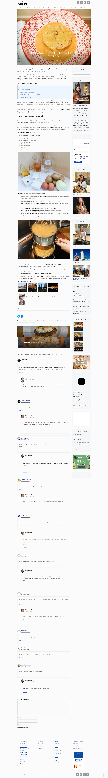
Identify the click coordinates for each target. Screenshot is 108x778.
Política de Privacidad (84, 158)
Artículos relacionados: (25, 97)
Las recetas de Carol (26, 479)
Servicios (57, 762)
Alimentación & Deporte (78, 741)
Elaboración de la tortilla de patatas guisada (30, 94)
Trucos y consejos (26, 96)
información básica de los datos (80, 159)
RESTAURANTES (45, 7)
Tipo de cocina (40, 743)
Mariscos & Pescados (24, 759)
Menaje (56, 757)
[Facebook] (22, 316)
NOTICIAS (73, 7)
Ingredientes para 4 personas (27, 92)
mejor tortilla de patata (40, 71)
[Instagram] (19, 309)
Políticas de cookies (35, 774)
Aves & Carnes (23, 745)
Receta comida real (52, 320)
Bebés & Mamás (76, 743)
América (57, 743)
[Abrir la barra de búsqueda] (89, 7)
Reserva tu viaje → (77, 407)
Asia (56, 745)
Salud (56, 758)
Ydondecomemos (25, 592)
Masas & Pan (22, 761)
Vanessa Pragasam (25, 555)
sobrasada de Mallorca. (61, 278)
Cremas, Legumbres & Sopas (25, 748)
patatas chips (38, 268)
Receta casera (45, 320)
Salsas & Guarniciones (24, 765)
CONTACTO (81, 7)
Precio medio (40, 741)
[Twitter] (18, 316)
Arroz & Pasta (22, 743)
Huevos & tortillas (60, 60)
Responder (21, 372)
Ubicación (40, 745)
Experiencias (75, 745)
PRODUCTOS (35, 7)
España (56, 741)
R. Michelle (23, 630)
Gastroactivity (24, 515)
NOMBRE (76, 144)
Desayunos (22, 750)
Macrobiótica (22, 757)
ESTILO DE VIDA (64, 7)
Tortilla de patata (32, 322)
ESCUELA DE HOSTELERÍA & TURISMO (80, 278)
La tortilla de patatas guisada (24, 89)
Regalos (56, 760)
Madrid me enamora (26, 647)
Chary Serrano (24, 438)
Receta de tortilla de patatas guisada (26, 91)
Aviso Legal (51, 774)
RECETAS (26, 7)
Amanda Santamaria (26, 665)
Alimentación (58, 753)
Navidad (21, 763)
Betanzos (32, 120)
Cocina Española (30, 320)
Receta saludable (60, 320)
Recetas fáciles (25, 322)
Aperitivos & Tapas (23, 741)
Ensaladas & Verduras (24, 754)
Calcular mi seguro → (78, 309)
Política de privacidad (44, 774)
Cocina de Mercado (22, 320)
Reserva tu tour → (77, 450)
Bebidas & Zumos (23, 747)
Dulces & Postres (23, 752)
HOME (20, 7)
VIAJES (54, 7)
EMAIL (75, 149)
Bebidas (56, 755)
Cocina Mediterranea (38, 320)
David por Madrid (25, 400)
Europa (56, 747)
